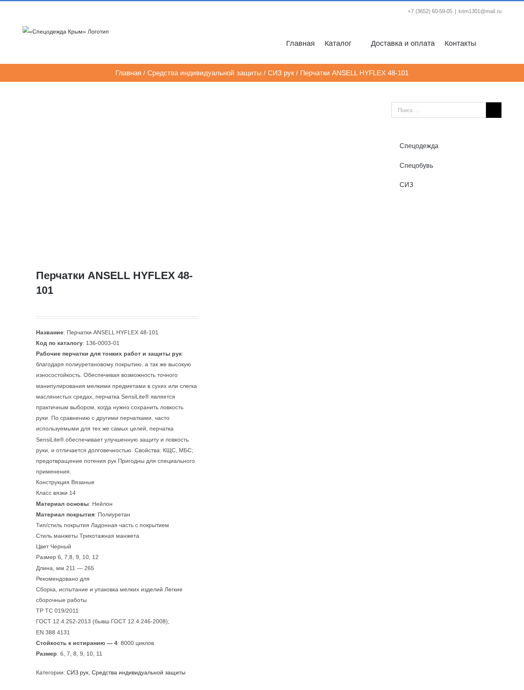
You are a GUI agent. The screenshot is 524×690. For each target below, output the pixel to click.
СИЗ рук (77, 672)
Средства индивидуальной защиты (138, 672)
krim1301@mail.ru (479, 11)
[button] (489, 42)
